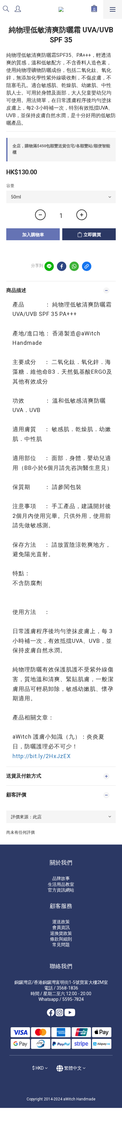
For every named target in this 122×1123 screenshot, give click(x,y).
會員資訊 (61, 927)
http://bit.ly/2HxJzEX (42, 756)
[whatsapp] (74, 266)
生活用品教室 (61, 884)
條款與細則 (61, 938)
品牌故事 (61, 878)
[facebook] (61, 266)
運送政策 (61, 921)
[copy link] (86, 266)
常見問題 (61, 944)
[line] (49, 266)
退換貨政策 (61, 933)
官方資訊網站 (61, 889)
